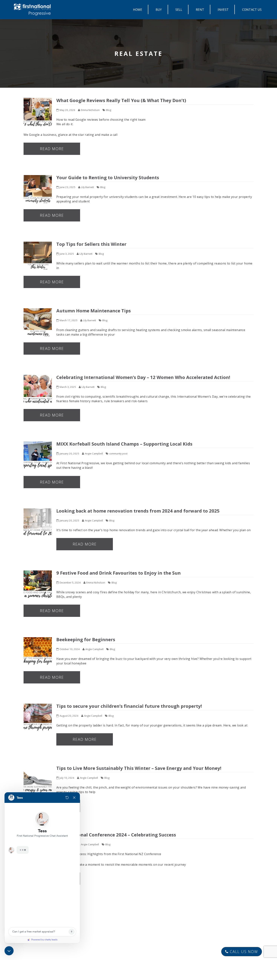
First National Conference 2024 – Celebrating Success (116, 835)
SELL (178, 10)
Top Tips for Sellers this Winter (91, 244)
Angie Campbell (94, 453)
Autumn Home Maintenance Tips (93, 310)
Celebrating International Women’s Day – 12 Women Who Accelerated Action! (143, 377)
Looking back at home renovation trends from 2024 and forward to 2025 (138, 511)
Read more (52, 148)
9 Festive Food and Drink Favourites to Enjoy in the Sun (118, 573)
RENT (200, 10)
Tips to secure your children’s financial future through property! (129, 706)
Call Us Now (243, 951)
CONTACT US (252, 10)
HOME (137, 10)
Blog (108, 110)
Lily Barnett (87, 187)
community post (118, 453)
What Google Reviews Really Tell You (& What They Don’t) (121, 100)
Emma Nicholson (90, 110)
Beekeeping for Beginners (85, 639)
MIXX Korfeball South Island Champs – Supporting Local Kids (124, 444)
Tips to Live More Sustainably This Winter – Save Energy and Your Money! (138, 768)
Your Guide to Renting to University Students (107, 177)
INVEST (223, 10)
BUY (159, 10)
